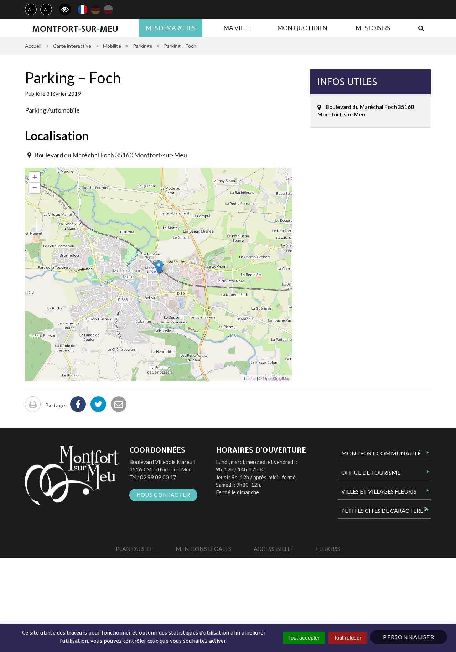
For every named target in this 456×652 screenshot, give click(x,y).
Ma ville (236, 28)
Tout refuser (347, 638)
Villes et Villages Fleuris (378, 491)
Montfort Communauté (381, 453)
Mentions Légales (203, 548)
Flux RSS (328, 548)
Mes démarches (170, 28)
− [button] (34, 187)
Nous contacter (163, 494)
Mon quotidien (302, 28)
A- (46, 9)
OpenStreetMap (276, 378)
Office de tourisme (370, 472)
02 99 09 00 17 (158, 477)
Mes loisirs (373, 28)
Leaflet (250, 378)
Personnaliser (408, 636)
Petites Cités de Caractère (384, 510)
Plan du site (134, 548)
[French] (82, 9)
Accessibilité (274, 548)
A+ (31, 9)
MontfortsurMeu (75, 29)
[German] (95, 9)
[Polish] (108, 9)
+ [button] (34, 177)
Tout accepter (304, 638)
